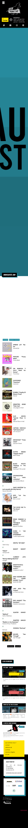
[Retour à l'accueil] (14, 14)
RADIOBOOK (16, 17)
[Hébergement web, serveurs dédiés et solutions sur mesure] (7, 804)
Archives (7, 750)
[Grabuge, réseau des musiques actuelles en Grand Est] (18, 781)
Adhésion (8, 747)
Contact (7, 745)
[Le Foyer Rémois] (14, 785)
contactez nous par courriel (14, 773)
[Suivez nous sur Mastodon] (4, 25)
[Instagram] (17, 25)
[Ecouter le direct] (11, 20)
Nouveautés (5, 339)
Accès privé (23, 810)
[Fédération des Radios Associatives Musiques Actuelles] (9, 781)
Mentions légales (10, 752)
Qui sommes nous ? (10, 743)
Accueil (7, 754)
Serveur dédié (6, 799)
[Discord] (23, 25)
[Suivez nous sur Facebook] (10, 25)
